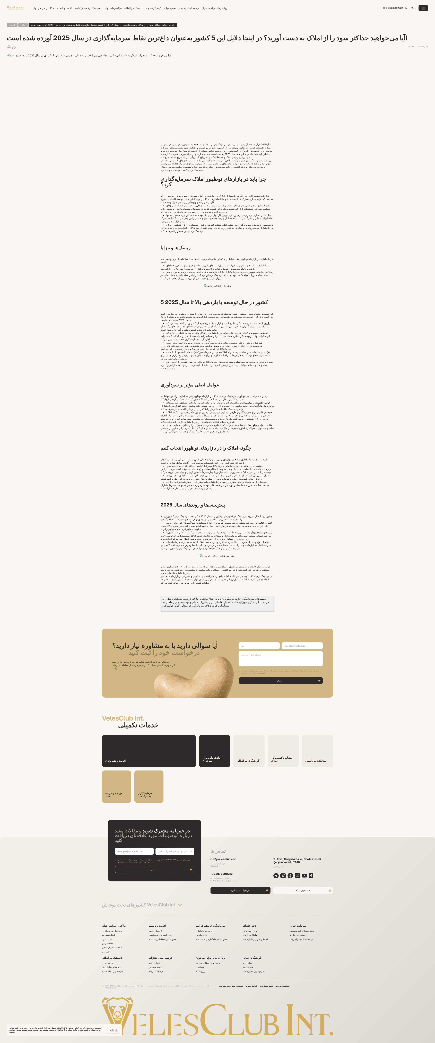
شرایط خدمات (252, 986)
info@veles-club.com (223, 859)
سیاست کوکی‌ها (282, 986)
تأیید (112, 1030)
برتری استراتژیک (250, 931)
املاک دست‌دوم (108, 935)
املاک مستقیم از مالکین (112, 947)
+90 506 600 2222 (221, 873)
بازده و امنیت (201, 935)
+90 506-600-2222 (393, 8)
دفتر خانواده (170, 8)
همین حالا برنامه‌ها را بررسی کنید (162, 939)
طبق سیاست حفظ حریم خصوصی (254, 673)
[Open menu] (423, 8)
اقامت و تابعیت (64, 8)
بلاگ (23, 24)
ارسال (280, 680)
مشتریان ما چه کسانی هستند (302, 931)
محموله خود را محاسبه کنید (113, 971)
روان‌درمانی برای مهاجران (214, 8)
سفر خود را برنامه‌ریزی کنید (254, 971)
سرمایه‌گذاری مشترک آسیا (88, 8)
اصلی (12, 24)
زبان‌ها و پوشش (155, 967)
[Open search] (406, 8)
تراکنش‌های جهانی (112, 8)
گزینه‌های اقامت (155, 931)
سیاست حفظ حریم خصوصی (128, 862)
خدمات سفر (248, 967)
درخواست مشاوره (240, 890)
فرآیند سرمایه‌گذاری (204, 931)
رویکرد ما (200, 967)
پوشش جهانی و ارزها (298, 935)
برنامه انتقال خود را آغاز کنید (301, 939)
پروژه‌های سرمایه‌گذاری (112, 931)
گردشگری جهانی (153, 8)
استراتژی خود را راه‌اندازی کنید (255, 939)
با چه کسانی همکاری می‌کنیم (208, 963)
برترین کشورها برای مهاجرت (161, 935)
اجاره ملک (106, 952)
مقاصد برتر (247, 963)
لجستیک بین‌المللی (133, 8)
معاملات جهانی (298, 925)
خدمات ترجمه (154, 963)
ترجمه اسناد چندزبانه (188, 8)
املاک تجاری (107, 939)
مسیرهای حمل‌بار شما (111, 967)
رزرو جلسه (200, 971)
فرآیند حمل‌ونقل (108, 963)
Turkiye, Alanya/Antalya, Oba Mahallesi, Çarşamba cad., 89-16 (297, 861)
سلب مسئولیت (266, 986)
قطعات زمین (107, 943)
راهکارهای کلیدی (250, 935)
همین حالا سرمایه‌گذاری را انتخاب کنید (211, 939)
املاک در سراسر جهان (44, 8)
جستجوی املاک (302, 890)
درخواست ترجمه (156, 971)
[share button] (14, 47)
